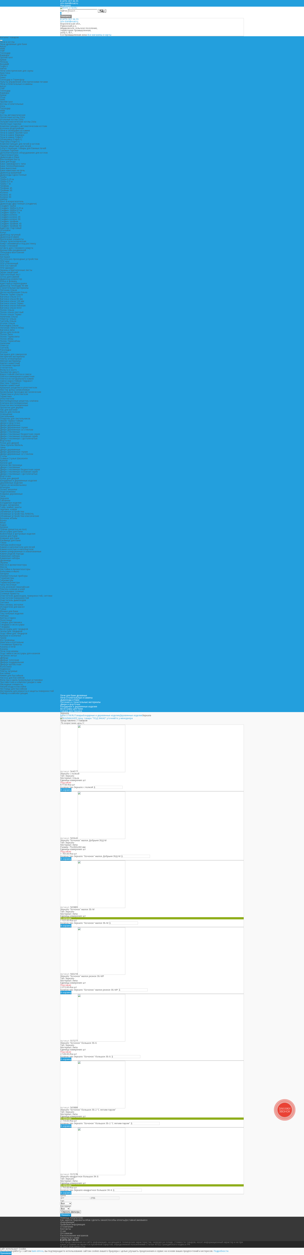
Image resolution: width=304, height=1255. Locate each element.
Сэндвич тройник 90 (11, 225)
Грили (3, 637)
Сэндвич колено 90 (10, 219)
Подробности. (221, 1250)
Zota (2, 106)
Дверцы (4, 657)
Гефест (4, 66)
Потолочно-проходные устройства (19, 258)
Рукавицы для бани (10, 540)
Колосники (6, 666)
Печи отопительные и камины (16, 83)
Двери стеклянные (10, 431)
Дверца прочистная (10, 664)
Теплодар (5, 52)
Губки (3, 608)
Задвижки (5, 668)
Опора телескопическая (13, 241)
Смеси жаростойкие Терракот (16, 380)
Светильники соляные (12, 591)
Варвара (4, 55)
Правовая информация (72, 1224)
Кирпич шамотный (10, 363)
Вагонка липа (7, 329)
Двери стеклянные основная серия (19, 436)
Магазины (65, 5)
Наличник (5, 343)
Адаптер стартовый (10, 227)
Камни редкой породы (12, 553)
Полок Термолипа (9, 336)
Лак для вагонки (8, 409)
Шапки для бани (8, 535)
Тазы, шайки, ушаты (11, 507)
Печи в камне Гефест (11, 137)
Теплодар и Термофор (12, 79)
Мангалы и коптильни (12, 642)
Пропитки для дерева (11, 407)
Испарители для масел (12, 606)
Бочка (3, 520)
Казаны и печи (8, 646)
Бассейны (5, 673)
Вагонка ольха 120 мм (12, 301)
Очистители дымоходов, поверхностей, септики (26, 595)
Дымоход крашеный (10, 172)
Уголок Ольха (7, 323)
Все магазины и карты (99, 34)
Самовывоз (141, 1219)
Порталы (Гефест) (10, 141)
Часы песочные (8, 584)
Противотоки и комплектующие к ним (20, 682)
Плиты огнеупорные (11, 358)
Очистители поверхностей (14, 597)
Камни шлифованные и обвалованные (20, 551)
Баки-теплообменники (12, 165)
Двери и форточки (10, 422)
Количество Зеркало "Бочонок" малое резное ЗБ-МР (89, 989)
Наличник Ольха (9, 316)
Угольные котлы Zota (11, 119)
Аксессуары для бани (11, 531)
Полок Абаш (6, 338)
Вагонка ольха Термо (11, 303)
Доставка (130, 1219)
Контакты (65, 16)
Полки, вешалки (8, 489)
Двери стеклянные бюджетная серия (20, 433)
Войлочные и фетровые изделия (17, 533)
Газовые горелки (9, 150)
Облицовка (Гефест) (11, 139)
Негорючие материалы (12, 356)
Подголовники (8, 491)
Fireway (4, 61)
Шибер (3, 199)
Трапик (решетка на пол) (13, 529)
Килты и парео (8, 617)
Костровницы (7, 640)
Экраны (4, 562)
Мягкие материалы (10, 360)
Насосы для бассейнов (12, 677)
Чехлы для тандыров (11, 631)
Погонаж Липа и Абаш (12, 327)
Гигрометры (6, 580)
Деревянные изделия (11, 482)
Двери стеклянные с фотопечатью (19, 438)
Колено (4, 192)
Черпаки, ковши (8, 509)
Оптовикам (66, 1233)
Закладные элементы (11, 684)
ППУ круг (5, 261)
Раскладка (5, 349)
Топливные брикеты (11, 644)
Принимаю (5, 1253)
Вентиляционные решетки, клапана (19, 400)
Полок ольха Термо (10, 314)
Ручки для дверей (9, 442)
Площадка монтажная (12, 252)
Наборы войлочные (10, 544)
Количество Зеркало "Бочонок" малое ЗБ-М (84, 922)
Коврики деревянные (11, 493)
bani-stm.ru (37, 1250)
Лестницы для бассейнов (13, 688)
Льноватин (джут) (9, 371)
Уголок (4, 352)
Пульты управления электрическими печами (24, 81)
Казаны (4, 648)
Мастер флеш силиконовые (15, 389)
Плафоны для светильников (15, 418)
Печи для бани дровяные (73, 695)
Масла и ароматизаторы (13, 564)
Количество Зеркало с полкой (76, 787)
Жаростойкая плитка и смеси (15, 374)
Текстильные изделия (11, 613)
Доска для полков (9, 332)
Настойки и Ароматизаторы (15, 569)
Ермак (3, 59)
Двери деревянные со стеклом (16, 429)
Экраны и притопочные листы (16, 270)
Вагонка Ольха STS (10, 296)
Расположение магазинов (74, 1235)
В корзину (65, 789)
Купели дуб (6, 462)
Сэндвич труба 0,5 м (11, 210)
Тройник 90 (6, 190)
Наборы (4, 615)
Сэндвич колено (8, 214)
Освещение (6, 414)
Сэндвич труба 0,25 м (11, 208)
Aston (3, 46)
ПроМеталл (6, 57)
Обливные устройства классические (19, 515)
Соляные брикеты (9, 593)
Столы (3, 456)
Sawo (3, 77)
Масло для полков (10, 411)
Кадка (3, 524)
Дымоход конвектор (11, 278)
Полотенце (6, 620)
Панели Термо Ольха (11, 294)
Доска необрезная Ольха (13, 292)
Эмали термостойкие (11, 420)
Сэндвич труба (8, 205)
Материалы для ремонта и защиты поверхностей (27, 690)
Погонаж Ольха (8, 289)
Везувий (4, 64)
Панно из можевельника (13, 484)
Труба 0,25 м (7, 179)
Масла (3, 566)
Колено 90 (5, 196)
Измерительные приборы (14, 575)
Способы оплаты (115, 1219)
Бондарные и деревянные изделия (18, 480)
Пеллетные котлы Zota (12, 117)
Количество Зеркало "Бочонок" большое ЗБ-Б (85, 1056)
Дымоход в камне (9, 236)
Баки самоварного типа (13, 163)
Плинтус (4, 345)
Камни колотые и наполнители (16, 549)
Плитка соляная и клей (12, 589)
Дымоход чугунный (10, 234)
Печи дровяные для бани (13, 44)
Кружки (4, 527)
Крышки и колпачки (10, 635)
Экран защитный (9, 272)
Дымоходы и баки (9, 157)
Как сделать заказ (96, 1219)
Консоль (4, 254)
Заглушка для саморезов (13, 354)
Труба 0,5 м (6, 181)
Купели (4, 460)
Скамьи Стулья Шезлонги (14, 458)
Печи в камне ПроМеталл (14, 132)
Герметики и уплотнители (14, 394)
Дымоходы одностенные (13, 174)
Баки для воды (8, 161)
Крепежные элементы (12, 239)
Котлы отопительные (11, 103)
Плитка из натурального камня (17, 378)
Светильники (7, 416)
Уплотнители (7, 398)
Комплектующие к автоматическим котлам (23, 126)
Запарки (4, 573)
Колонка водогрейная (12, 128)
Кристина (5, 72)
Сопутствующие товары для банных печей (23, 148)
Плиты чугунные (8, 671)
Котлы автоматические (12, 114)
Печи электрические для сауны (16, 70)
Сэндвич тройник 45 (11, 223)
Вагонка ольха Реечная (12, 305)
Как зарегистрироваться (73, 1219)
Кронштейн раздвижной (13, 250)
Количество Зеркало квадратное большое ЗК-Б (86, 1190)
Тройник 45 (6, 188)
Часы (2, 496)
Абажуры (5, 487)
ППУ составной (8, 265)
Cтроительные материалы (14, 287)
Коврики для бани (9, 538)
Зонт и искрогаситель (12, 201)
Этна (2, 97)
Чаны (3, 447)
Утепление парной (10, 365)
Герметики (6, 396)
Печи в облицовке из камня (15, 130)
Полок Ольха (7, 309)
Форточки (5, 440)
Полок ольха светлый (11, 312)
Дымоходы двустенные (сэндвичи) (18, 203)
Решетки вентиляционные (14, 405)
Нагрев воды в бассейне (13, 686)
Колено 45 (5, 194)
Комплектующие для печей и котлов (20, 143)
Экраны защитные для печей (15, 145)
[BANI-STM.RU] (68, 7)
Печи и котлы (7, 41)
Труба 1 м (5, 183)
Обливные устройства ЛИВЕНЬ (17, 513)
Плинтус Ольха (8, 318)
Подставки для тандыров (13, 633)
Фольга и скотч (8, 369)
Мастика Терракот (10, 383)
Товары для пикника (11, 622)
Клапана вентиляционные (14, 402)
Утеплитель (6, 367)
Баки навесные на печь (12, 170)
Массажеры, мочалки (11, 604)
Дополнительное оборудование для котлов (24, 152)
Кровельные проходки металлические (20, 391)
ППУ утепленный (9, 263)
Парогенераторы (9, 154)
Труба (3, 176)
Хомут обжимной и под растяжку (18, 243)
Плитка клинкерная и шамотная (17, 376)
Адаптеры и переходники (13, 283)
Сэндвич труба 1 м (10, 212)
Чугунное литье (8, 655)
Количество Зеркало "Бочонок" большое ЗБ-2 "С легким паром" (95, 1123)
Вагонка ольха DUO (11, 307)
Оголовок (5, 230)
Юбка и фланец (8, 281)
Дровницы (5, 560)
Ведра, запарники (9, 504)
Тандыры (5, 626)
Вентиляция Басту (10, 159)
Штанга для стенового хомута (16, 247)
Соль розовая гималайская (14, 586)
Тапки (3, 542)
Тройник (4, 185)
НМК (2, 48)
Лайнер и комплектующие (14, 693)
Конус (3, 232)
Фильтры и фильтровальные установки (21, 679)
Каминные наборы (10, 555)
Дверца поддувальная (12, 662)
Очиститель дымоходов (13, 600)
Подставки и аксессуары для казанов (20, 653)
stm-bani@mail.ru (69, 3)
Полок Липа (6, 334)
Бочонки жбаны (8, 518)
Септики (4, 602)
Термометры (7, 577)
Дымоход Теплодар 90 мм (14, 285)
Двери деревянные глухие (14, 427)
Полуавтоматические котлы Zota (18, 121)
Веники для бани (9, 611)
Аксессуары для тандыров (14, 628)
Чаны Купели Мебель (11, 445)
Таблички (5, 500)
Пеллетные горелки (10, 123)
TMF (2, 50)
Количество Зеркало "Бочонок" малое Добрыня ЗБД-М (90, 856)
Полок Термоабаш (10, 340)
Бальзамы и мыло (9, 571)
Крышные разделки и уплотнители (18, 387)
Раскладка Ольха (9, 325)
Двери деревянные (10, 425)
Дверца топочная (9, 659)
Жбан (3, 522)
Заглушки (5, 256)
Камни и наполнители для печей (17, 546)
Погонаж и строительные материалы (80, 702)
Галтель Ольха (8, 320)
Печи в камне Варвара (12, 134)
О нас (63, 1231)
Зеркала (4, 498)
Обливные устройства (12, 511)
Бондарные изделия (10, 502)
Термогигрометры (10, 582)
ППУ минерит (7, 267)
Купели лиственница (11, 464)
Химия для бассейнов (11, 675)
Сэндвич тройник (9, 221)
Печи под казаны (9, 651)
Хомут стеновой (9, 245)
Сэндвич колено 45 (10, 216)
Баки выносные (8, 168)
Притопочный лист (10, 274)
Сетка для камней (9, 276)
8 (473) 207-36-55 (69, 19)
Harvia (3, 68)
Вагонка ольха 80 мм (11, 298)
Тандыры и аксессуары (12, 624)
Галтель (4, 347)
